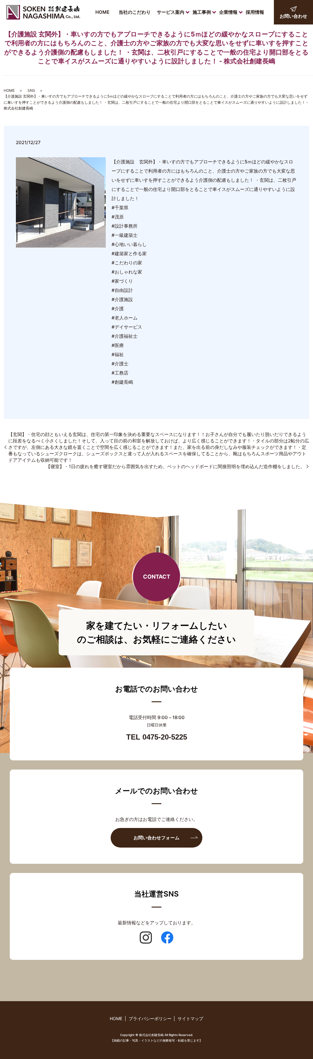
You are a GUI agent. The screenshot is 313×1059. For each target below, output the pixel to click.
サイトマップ (190, 1018)
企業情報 (228, 12)
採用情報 (255, 12)
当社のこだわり (135, 12)
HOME (102, 12)
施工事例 (202, 12)
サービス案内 (170, 12)
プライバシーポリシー (150, 1018)
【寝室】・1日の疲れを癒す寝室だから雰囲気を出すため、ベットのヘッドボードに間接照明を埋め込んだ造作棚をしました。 (175, 466)
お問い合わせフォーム (156, 838)
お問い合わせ (293, 16)
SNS (31, 90)
